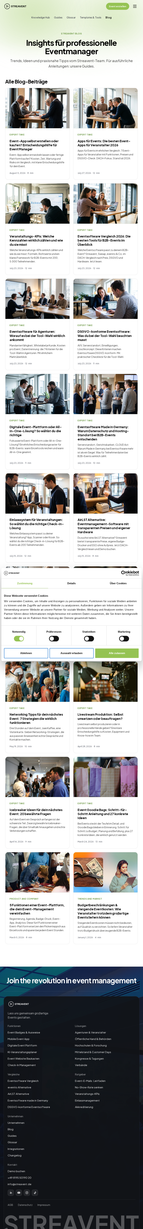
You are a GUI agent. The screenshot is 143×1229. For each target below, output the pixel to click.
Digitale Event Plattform (22, 1045)
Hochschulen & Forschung (91, 1045)
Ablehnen (26, 653)
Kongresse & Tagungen (89, 1058)
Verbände (81, 1065)
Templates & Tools (90, 17)
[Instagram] (27, 1193)
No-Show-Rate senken (89, 1087)
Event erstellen (117, 6)
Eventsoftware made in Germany (28, 1100)
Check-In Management (22, 1065)
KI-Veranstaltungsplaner (22, 1052)
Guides (58, 17)
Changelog (14, 1155)
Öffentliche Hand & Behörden (93, 1038)
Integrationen (16, 1148)
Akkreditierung (84, 1107)
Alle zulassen (117, 653)
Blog (109, 17)
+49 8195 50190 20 (19, 1177)
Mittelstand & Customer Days (93, 1052)
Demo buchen (16, 1171)
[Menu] (135, 6)
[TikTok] (35, 1193)
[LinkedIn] (11, 1193)
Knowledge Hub (40, 17)
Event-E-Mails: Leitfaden (90, 1080)
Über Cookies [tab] (118, 583)
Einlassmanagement (87, 1100)
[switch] (54, 638)
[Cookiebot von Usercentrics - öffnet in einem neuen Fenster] (123, 573)
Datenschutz (25, 1204)
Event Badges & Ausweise (24, 1032)
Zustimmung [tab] (25, 583)
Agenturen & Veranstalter (90, 1032)
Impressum (43, 1204)
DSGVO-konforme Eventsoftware (29, 1107)
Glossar (71, 17)
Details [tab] (71, 583)
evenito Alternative (19, 1087)
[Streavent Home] (15, 6)
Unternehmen (16, 1122)
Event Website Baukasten (23, 1058)
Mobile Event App (18, 1038)
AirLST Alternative (18, 1093)
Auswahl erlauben (71, 653)
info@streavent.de (19, 1184)
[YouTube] (19, 1193)
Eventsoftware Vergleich (23, 1080)
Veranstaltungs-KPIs (87, 1093)
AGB (10, 1204)
